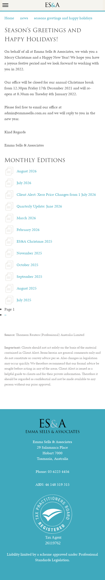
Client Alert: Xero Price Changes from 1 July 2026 (56, 194)
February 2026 (28, 229)
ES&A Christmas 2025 (34, 241)
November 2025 (29, 253)
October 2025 (27, 265)
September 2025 (29, 276)
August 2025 (27, 288)
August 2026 (27, 171)
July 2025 (24, 300)
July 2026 (24, 183)
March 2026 (26, 218)
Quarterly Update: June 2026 (39, 206)
